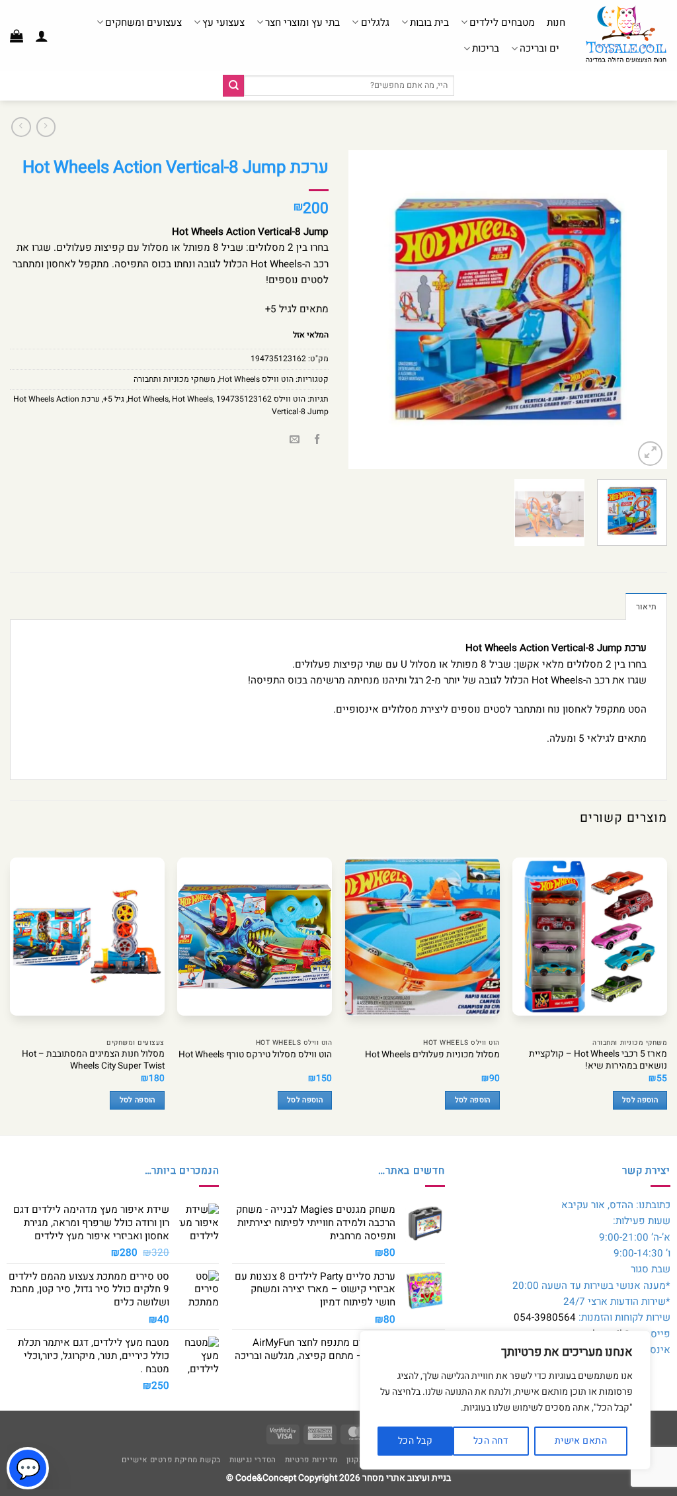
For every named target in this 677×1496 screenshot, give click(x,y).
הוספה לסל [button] (640, 1100)
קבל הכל (415, 1441)
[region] (505, 1400)
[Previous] (644, 309)
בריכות (485, 48)
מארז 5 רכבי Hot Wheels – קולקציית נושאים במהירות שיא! (598, 1061)
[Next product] (46, 127)
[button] (41, 35)
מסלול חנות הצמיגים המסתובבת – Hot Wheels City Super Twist (93, 1061)
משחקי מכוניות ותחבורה (175, 379)
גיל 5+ (113, 399)
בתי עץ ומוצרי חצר (302, 22)
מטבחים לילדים (502, 22)
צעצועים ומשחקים (143, 22)
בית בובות (429, 22)
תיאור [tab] (646, 607)
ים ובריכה (539, 48)
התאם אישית (581, 1441)
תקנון (355, 1460)
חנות (556, 22)
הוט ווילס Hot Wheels (256, 379)
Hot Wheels (192, 399)
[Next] (362, 309)
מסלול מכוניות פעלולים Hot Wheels (432, 1055)
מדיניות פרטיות (311, 1460)
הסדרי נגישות (252, 1460)
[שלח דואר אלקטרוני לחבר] (294, 440)
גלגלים (375, 22)
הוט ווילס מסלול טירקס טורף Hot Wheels (255, 1055)
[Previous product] (20, 127)
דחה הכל (490, 1441)
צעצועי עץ (223, 22)
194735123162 (244, 399)
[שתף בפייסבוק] (317, 440)
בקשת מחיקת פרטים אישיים (171, 1460)
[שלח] (233, 85)
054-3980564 (545, 1317)
